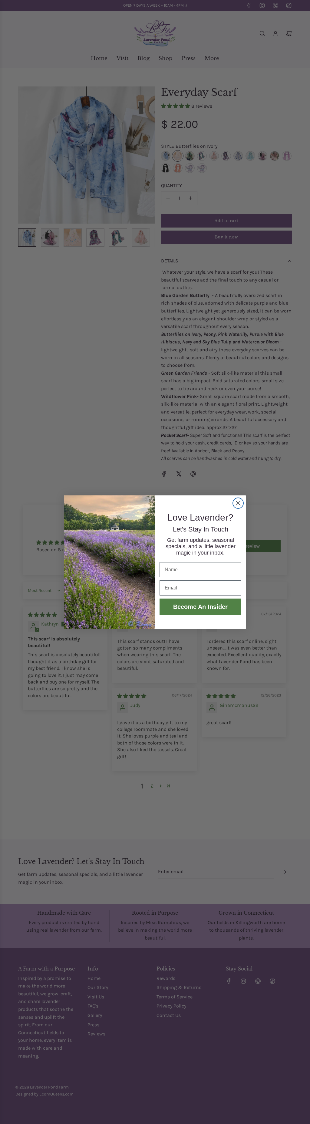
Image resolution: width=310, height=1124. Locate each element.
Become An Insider (200, 606)
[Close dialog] (238, 503)
